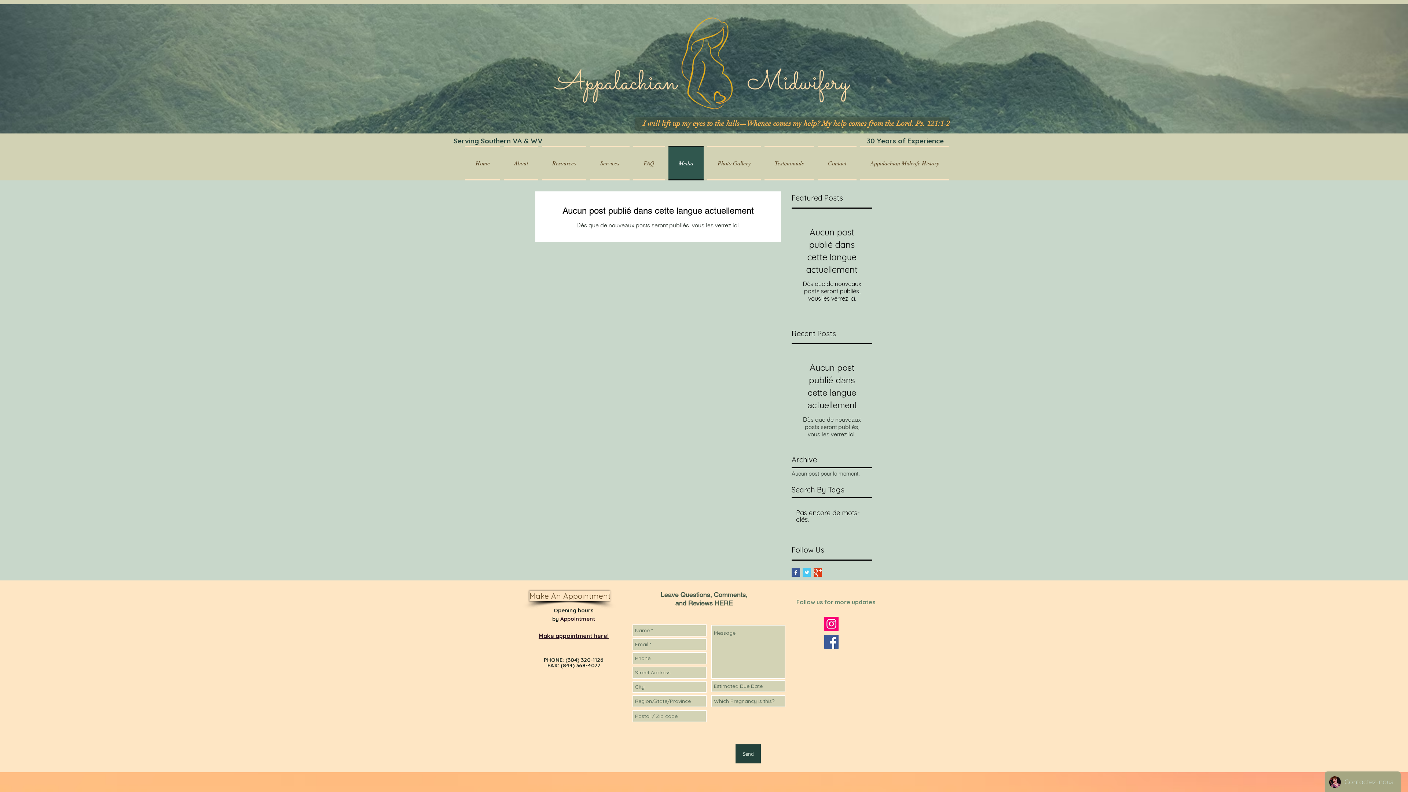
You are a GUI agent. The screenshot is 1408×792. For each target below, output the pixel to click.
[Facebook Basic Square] (796, 572)
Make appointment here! (574, 635)
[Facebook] (831, 642)
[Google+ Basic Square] (818, 572)
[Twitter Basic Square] (807, 572)
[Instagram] (831, 624)
